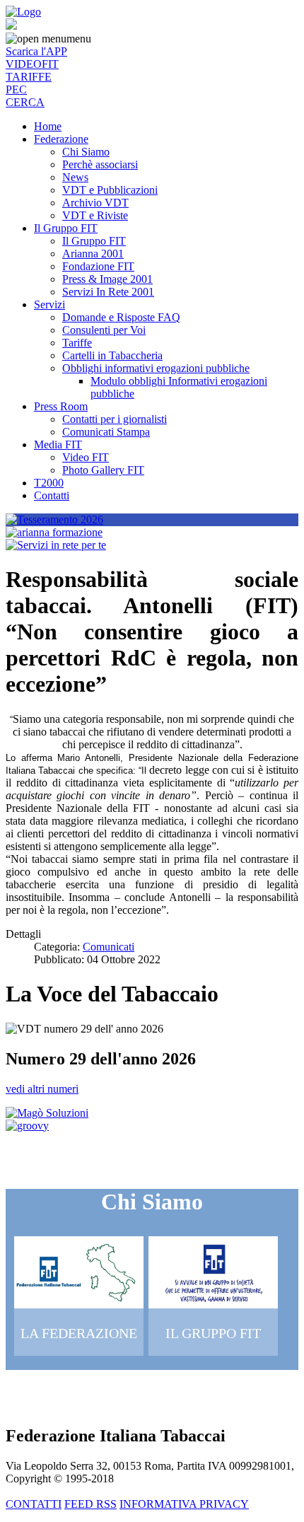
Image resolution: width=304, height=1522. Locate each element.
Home (48, 126)
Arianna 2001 (93, 254)
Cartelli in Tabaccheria (112, 355)
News (75, 177)
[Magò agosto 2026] (47, 1113)
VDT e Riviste (95, 215)
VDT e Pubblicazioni (110, 190)
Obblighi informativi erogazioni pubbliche (156, 368)
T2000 (49, 483)
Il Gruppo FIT (66, 228)
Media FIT (58, 444)
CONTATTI (34, 1504)
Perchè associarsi (100, 164)
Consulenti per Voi (104, 330)
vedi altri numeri (42, 1089)
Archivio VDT (95, 203)
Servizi (49, 304)
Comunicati (108, 947)
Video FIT (85, 457)
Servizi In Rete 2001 (108, 292)
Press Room (61, 406)
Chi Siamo (86, 152)
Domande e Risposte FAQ (121, 317)
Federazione (61, 139)
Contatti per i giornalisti (114, 419)
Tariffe (77, 343)
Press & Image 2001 (107, 279)
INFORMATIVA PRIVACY (184, 1504)
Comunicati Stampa (106, 432)
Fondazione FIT (98, 266)
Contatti (51, 495)
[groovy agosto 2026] (27, 1126)
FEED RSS (90, 1504)
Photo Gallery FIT (103, 470)
